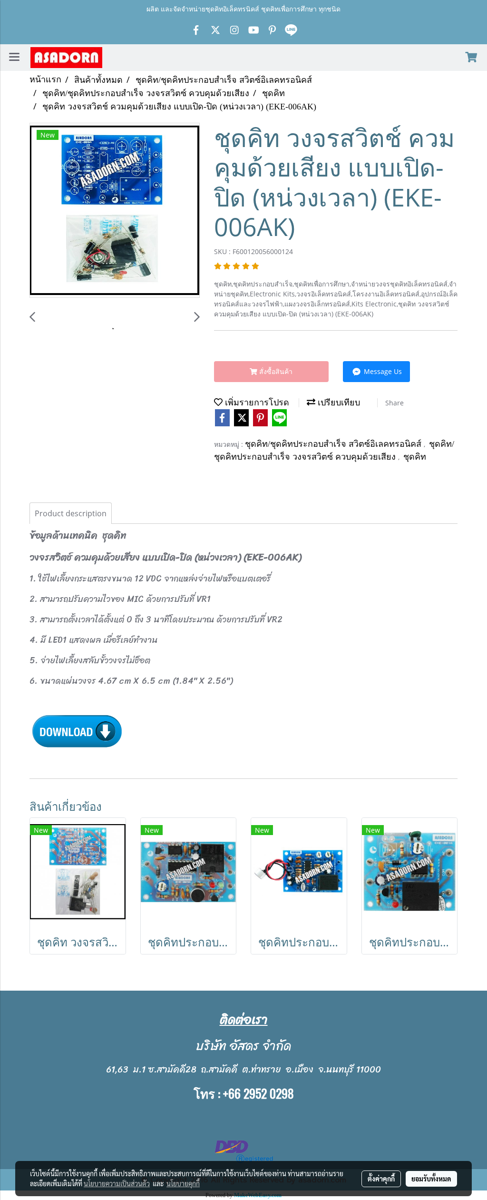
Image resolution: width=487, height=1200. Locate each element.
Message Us (382, 371)
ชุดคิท (414, 457)
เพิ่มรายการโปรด (256, 402)
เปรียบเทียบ (337, 402)
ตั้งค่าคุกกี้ (381, 1178)
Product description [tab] (71, 513)
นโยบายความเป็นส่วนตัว (117, 1183)
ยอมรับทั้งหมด (431, 1178)
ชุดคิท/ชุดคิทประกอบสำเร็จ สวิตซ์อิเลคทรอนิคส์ (334, 444)
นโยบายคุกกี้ (183, 1183)
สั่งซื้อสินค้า (274, 371)
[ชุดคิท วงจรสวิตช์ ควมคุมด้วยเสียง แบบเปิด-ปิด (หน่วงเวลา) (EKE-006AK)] (114, 210)
